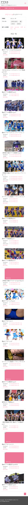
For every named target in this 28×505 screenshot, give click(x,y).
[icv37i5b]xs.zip (14, 198)
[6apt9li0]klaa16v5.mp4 (16, 114)
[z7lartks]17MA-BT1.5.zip (16, 323)
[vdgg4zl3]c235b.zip (15, 302)
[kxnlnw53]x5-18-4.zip (16, 363)
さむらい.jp (8, 47)
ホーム (2, 8)
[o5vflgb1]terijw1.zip (15, 73)
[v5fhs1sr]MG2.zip (15, 94)
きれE (11, 27)
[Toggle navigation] (25, 3)
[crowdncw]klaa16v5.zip (16, 154)
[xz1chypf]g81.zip (14, 240)
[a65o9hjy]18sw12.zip (15, 282)
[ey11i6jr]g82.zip (14, 220)
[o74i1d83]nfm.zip (15, 446)
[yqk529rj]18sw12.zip (15, 51)
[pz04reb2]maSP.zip (15, 403)
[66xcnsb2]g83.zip (15, 262)
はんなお (17, 27)
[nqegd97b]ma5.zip (15, 383)
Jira (14, 28)
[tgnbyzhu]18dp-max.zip (16, 134)
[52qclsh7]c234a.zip (15, 343)
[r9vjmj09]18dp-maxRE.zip (16, 176)
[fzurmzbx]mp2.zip (15, 466)
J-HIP (21, 27)
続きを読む (5, 54)
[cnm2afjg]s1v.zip (14, 425)
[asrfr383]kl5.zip (14, 486)
